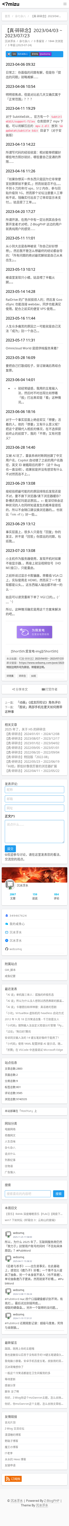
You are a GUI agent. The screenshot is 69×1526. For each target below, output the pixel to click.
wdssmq (16, 949)
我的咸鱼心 (17, 924)
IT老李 (9, 1453)
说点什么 (10, 1154)
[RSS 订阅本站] (13, 1481)
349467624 (18, 915)
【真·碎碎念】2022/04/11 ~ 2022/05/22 (32, 771)
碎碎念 (22, 676)
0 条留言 (39, 41)
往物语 (9, 1166)
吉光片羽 (10, 1422)
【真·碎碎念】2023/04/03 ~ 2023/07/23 (41, 658)
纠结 (33, 676)
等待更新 (10, 1379)
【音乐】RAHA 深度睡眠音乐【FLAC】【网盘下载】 (35, 1214)
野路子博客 (11, 1441)
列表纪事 (10, 1160)
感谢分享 (10, 1385)
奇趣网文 (10, 1135)
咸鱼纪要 (10, 976)
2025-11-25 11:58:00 (22, 1237)
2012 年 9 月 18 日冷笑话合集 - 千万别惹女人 (32, 1019)
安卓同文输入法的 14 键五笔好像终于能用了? (32, 1037)
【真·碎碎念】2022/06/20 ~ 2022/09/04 (32, 752)
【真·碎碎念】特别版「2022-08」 (28, 757)
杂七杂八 (20, 16)
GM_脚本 (10, 970)
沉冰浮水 (10, 41)
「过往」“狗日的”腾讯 (18, 1031)
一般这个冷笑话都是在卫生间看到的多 (27, 1373)
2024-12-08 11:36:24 (22, 1294)
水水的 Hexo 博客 (15, 1459)
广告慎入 (10, 1172)
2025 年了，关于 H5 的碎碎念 (25, 729)
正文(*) (10, 816)
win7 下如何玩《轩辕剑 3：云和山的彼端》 (31, 1220)
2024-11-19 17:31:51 (22, 1318)
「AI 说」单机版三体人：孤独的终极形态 (29, 994)
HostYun (26, 1111)
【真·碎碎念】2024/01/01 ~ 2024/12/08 (32, 734)
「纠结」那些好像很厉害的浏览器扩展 (31, 766)
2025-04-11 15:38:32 (22, 1261)
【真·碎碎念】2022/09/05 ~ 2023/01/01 (32, 748)
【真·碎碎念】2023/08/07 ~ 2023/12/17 (32, 738)
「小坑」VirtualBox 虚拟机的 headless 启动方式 (34, 1013)
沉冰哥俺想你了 (14, 1367)
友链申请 (10, 1465)
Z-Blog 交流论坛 (14, 1428)
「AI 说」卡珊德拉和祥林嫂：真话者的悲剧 (31, 1007)
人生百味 (10, 1141)
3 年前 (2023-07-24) (20, 45)
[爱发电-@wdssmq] (41, 54)
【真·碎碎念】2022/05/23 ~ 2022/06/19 (32, 761)
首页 (7, 16)
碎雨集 (10, 676)
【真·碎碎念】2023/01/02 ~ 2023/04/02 (32, 743)
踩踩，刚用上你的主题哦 (19, 1348)
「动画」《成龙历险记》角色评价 (38, 702)
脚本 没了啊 (12, 1391)
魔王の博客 (11, 1447)
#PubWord (12, 1299)
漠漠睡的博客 (13, 1434)
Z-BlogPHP (51, 1501)
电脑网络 (10, 1129)
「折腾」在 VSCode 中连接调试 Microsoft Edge (34, 1050)
